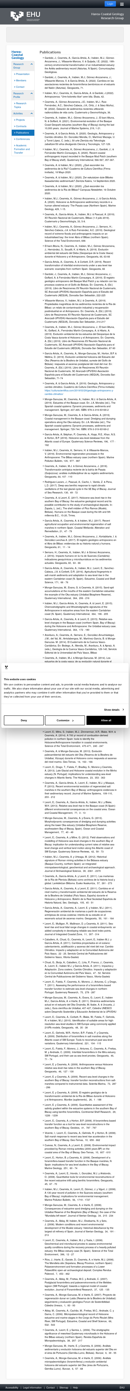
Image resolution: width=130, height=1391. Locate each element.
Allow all (106, 720)
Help (75, 1387)
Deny (24, 720)
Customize (63, 720)
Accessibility (11, 1387)
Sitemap (63, 1387)
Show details (112, 709)
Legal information (32, 1387)
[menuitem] (23, 75)
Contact (50, 1387)
